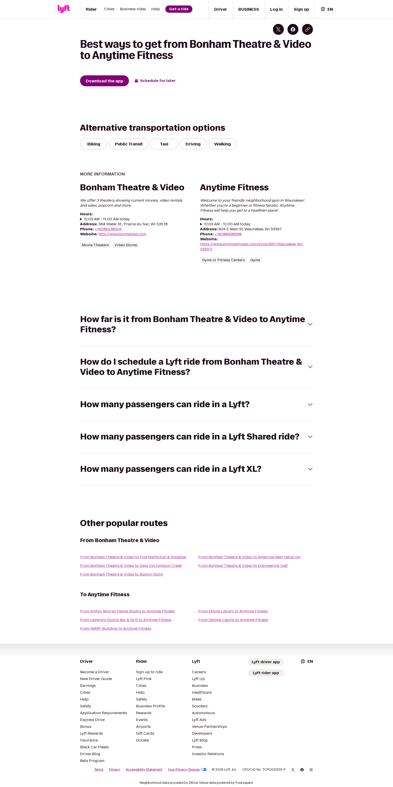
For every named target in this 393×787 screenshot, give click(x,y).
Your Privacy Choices (184, 769)
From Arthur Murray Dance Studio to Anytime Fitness (127, 611)
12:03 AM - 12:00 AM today (227, 224)
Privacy (114, 769)
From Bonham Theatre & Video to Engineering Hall (243, 565)
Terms (98, 769)
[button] (196, 324)
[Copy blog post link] (307, 29)
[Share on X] (278, 29)
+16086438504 (108, 229)
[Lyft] (63, 9)
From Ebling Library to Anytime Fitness (233, 611)
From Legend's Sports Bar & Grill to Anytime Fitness (125, 619)
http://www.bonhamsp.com (122, 234)
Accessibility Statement (144, 769)
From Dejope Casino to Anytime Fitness (233, 619)
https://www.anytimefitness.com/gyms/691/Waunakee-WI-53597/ (252, 246)
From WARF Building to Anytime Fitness (115, 628)
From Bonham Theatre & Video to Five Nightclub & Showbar (133, 557)
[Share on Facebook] (292, 29)
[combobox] (326, 9)
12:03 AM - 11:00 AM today (107, 219)
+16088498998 (228, 234)
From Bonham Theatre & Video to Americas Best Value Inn (249, 557)
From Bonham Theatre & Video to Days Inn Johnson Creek (131, 565)
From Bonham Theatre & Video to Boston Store (121, 574)
